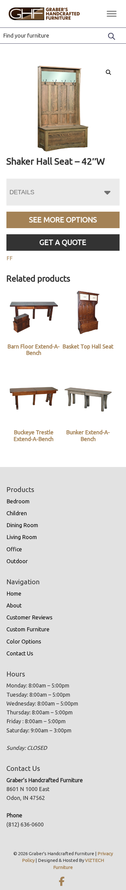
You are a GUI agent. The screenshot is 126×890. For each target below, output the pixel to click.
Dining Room (22, 525)
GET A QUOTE (62, 242)
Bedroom (18, 501)
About (14, 605)
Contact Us (19, 653)
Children (16, 513)
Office (14, 549)
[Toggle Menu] (112, 13)
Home (13, 593)
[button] (108, 72)
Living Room (21, 537)
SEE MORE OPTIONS (63, 220)
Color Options (23, 641)
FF (9, 258)
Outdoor (17, 561)
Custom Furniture (28, 629)
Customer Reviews (29, 617)
